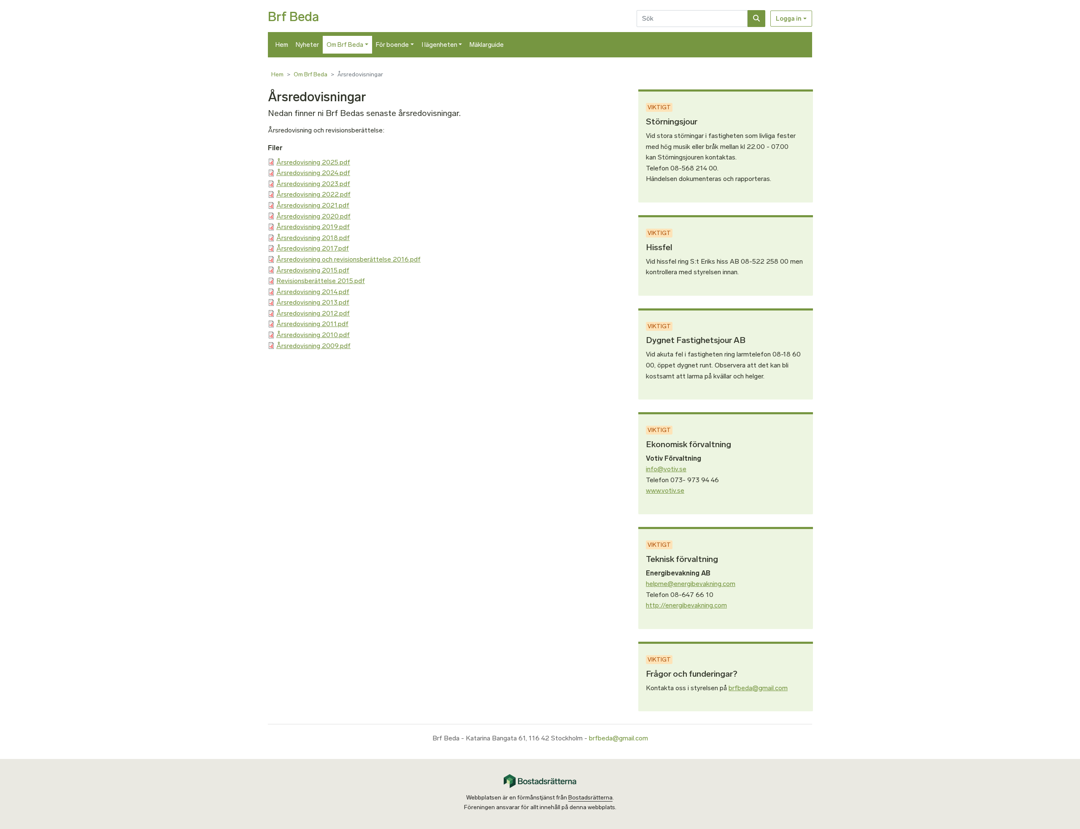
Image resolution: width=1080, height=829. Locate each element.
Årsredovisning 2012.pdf (313, 313)
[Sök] (756, 18)
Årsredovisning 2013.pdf (312, 302)
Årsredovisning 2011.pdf (312, 324)
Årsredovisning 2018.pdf (313, 238)
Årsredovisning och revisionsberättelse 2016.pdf (348, 259)
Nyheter (307, 45)
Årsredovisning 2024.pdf (313, 173)
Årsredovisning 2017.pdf (312, 248)
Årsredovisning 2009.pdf (313, 346)
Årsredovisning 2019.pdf (313, 227)
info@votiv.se (666, 469)
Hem (281, 45)
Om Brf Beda (345, 45)
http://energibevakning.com (686, 605)
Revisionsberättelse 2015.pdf (320, 281)
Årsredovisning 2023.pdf (313, 184)
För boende (392, 45)
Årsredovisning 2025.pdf (313, 162)
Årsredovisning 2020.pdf (313, 216)
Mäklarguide (487, 45)
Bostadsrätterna (590, 797)
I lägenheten (439, 45)
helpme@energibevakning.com (690, 584)
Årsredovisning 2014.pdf (312, 292)
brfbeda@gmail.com (758, 688)
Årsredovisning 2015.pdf (312, 270)
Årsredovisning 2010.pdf (313, 335)
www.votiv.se (665, 490)
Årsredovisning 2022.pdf (313, 194)
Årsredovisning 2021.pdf (312, 205)
